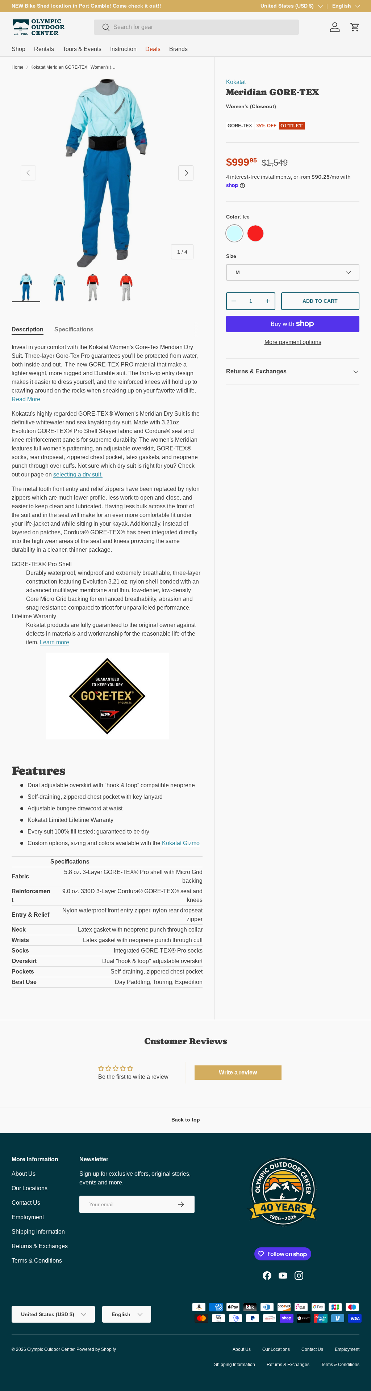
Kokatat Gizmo (181, 843)
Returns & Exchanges (40, 1246)
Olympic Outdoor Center (50, 1349)
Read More (26, 399)
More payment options (292, 342)
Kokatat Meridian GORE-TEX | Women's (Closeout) (73, 67)
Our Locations (29, 1188)
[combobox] (196, 27)
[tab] (27, 329)
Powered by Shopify (96, 1349)
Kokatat (236, 82)
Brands (178, 49)
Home (18, 67)
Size (231, 256)
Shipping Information (38, 1232)
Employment (28, 1217)
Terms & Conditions (37, 1261)
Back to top (185, 1120)
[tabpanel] (107, 665)
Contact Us (26, 1203)
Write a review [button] (238, 1072)
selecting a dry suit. (78, 474)
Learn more (54, 642)
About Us (24, 1174)
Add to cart (320, 301)
